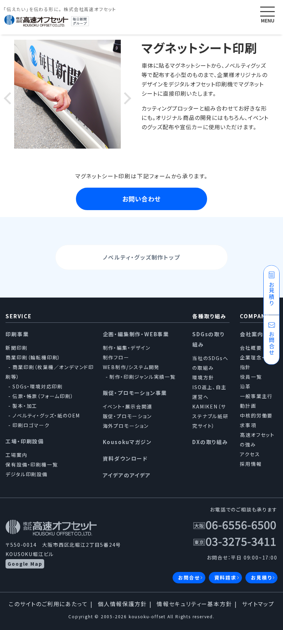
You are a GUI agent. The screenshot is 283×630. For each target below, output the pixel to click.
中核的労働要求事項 (256, 420)
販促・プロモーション (127, 416)
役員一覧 (251, 376)
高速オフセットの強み (257, 439)
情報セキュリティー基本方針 (194, 604)
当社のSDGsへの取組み (210, 363)
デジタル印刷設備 (26, 474)
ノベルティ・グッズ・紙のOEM (46, 415)
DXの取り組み (210, 441)
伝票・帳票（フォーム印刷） (43, 396)
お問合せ (188, 577)
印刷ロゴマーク (31, 425)
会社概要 (251, 347)
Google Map (25, 563)
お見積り (261, 577)
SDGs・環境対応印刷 (37, 386)
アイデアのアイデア (127, 475)
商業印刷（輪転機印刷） (33, 357)
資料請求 (225, 577)
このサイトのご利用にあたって (48, 604)
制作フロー (116, 357)
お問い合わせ (141, 198)
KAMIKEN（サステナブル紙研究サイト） (210, 416)
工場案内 (16, 454)
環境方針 (203, 377)
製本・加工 (24, 405)
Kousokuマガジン (127, 441)
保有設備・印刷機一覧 (32, 464)
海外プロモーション (126, 425)
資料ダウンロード (125, 458)
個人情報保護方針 (122, 604)
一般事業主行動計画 (256, 401)
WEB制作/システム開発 (131, 367)
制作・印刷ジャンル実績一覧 (142, 376)
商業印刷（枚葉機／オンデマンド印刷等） (50, 372)
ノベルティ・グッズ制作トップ (141, 257)
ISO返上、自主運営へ (209, 392)
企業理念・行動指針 (258, 362)
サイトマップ (258, 604)
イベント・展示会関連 (128, 406)
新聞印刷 (16, 347)
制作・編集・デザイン (126, 347)
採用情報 (251, 463)
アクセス (250, 454)
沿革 (245, 386)
